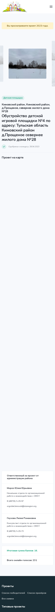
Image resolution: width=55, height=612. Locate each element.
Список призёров (36, 593)
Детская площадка (13, 97)
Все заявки (8, 598)
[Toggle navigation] (51, 6)
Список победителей (13, 593)
